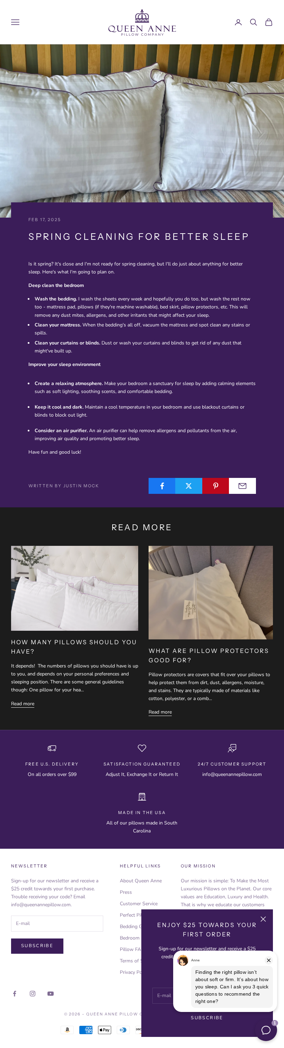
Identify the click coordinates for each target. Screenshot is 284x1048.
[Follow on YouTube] (50, 993)
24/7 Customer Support (232, 764)
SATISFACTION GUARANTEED (142, 764)
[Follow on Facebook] (14, 993)
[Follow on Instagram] (32, 993)
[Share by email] (242, 486)
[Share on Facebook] (162, 486)
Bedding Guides (137, 926)
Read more (22, 703)
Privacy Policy (134, 972)
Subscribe (207, 1018)
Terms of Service (138, 961)
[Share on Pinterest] (216, 486)
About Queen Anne (141, 880)
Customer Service (139, 903)
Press (126, 892)
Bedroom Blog (135, 938)
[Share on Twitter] (189, 486)
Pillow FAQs (133, 949)
